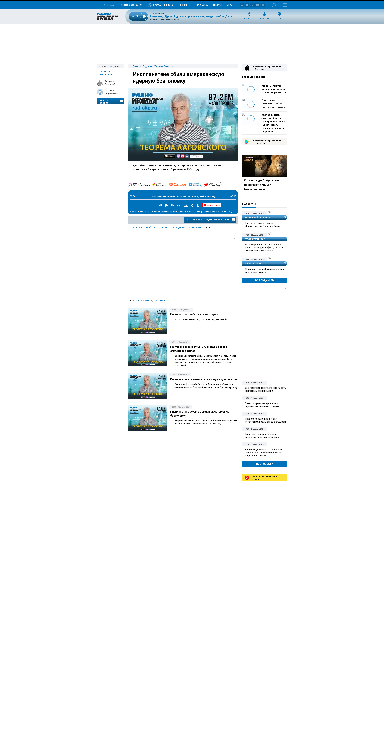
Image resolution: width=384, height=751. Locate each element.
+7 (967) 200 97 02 (163, 5)
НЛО (156, 300)
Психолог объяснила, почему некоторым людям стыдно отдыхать (265, 420)
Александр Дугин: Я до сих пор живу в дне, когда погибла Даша (191, 16)
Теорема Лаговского (164, 66)
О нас (229, 5)
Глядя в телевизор (255, 239)
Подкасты (249, 19)
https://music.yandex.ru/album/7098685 (167, 184)
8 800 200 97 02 (133, 5)
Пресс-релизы (201, 5)
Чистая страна (253, 264)
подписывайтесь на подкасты (154, 227)
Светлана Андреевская (111, 92)
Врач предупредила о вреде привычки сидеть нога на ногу (262, 436)
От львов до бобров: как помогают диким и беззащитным (262, 184)
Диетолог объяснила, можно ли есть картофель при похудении (265, 389)
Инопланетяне (144, 300)
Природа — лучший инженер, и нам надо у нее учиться (264, 271)
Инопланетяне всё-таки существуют (194, 314)
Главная (137, 66)
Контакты (185, 5)
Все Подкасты (264, 280)
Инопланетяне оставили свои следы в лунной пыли (203, 379)
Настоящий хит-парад (257, 218)
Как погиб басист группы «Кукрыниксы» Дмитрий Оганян (263, 224)
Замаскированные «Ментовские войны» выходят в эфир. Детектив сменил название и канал (264, 247)
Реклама (217, 5)
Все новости (264, 463)
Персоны (264, 19)
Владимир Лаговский (110, 83)
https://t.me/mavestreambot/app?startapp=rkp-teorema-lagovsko (201, 184)
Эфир (279, 19)
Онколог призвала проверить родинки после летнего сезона (262, 405)
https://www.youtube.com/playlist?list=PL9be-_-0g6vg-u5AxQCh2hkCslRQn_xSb (221, 184)
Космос (164, 300)
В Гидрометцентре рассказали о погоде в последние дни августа (273, 89)
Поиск (274, 5)
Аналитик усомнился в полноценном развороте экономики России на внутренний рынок (265, 452)
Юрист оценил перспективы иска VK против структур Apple (273, 103)
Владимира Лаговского (188, 227)
